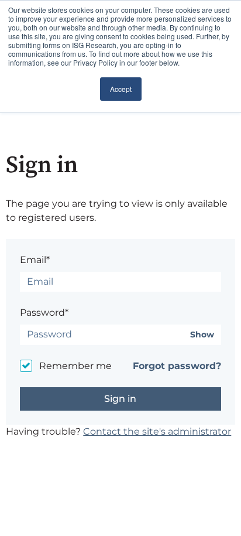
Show (202, 335)
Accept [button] (121, 89)
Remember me (75, 365)
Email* (35, 259)
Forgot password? (177, 365)
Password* (44, 312)
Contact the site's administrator (157, 431)
